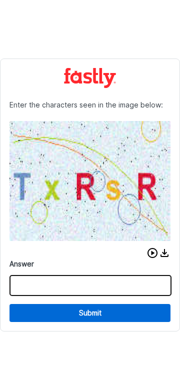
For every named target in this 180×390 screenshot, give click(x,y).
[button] (152, 253)
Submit (90, 312)
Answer (22, 264)
